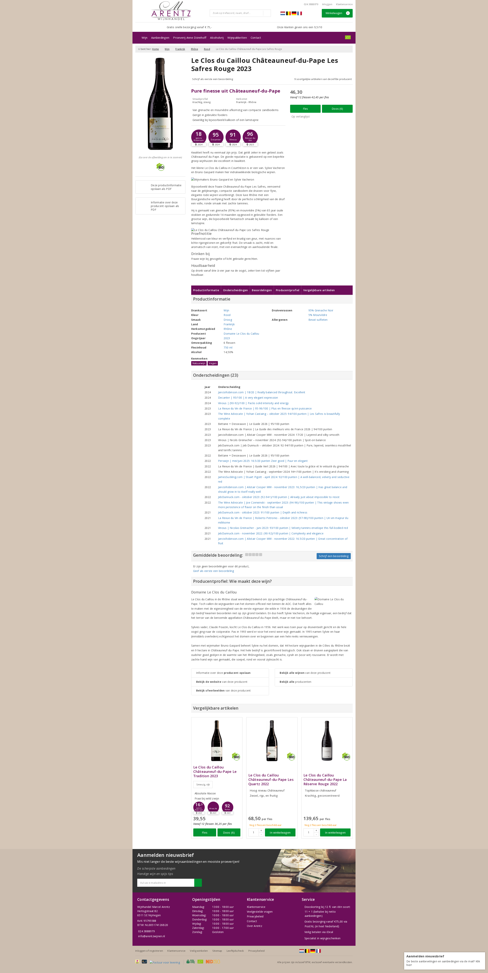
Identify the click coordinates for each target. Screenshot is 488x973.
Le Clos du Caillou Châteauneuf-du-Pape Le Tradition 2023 (215, 771)
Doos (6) (337, 108)
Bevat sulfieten (318, 319)
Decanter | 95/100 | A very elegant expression (248, 397)
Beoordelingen (262, 290)
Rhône (194, 49)
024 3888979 (146, 931)
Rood (207, 49)
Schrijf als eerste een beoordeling (212, 79)
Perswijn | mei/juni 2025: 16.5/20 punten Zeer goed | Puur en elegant (263, 461)
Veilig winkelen (199, 950)
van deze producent (222, 682)
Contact (256, 37)
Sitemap (217, 950)
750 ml (228, 347)
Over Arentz (254, 926)
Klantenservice (344, 4)
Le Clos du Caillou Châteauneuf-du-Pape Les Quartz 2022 (271, 779)
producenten (295, 682)
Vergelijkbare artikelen (319, 290)
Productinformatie (206, 290)
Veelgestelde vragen (260, 911)
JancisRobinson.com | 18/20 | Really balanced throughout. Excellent (261, 392)
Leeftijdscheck (235, 950)
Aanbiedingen (160, 37)
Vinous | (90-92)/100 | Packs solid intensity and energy (253, 403)
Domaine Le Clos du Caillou (241, 333)
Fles (305, 108)
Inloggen (327, 4)
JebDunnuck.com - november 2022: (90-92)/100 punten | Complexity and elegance (270, 533)
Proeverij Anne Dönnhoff (189, 37)
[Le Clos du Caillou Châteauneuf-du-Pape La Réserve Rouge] (327, 740)
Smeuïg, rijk (203, 784)
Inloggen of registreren (149, 950)
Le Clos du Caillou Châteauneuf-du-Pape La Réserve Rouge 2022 (325, 779)
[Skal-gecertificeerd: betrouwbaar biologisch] (348, 37)
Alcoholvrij (217, 37)
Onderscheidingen (235, 290)
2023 (227, 338)
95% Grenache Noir (320, 310)
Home (155, 49)
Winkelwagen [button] (337, 13)
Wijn (144, 37)
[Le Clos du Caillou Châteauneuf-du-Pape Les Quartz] (271, 740)
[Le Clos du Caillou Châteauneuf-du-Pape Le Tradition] (216, 740)
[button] (198, 137)
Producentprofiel (287, 290)
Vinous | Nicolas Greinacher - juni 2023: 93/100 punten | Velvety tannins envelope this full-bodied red (283, 528)
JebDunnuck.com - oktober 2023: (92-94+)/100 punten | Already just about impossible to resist (279, 497)
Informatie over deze (223, 673)
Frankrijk (180, 49)
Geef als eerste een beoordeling (213, 571)
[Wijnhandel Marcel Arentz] (171, 10)
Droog (228, 319)
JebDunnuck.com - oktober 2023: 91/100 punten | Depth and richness (262, 512)
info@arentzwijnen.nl (151, 936)
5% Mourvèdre (317, 315)
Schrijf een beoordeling (333, 556)
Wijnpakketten (237, 37)
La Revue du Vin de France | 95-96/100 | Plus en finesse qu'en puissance (265, 408)
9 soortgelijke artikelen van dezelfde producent (323, 79)
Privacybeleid (255, 916)
